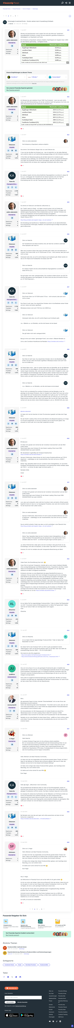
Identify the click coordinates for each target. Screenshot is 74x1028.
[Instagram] (53, 1021)
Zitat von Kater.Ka (27, 240)
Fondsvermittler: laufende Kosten (17, 947)
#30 (68, 438)
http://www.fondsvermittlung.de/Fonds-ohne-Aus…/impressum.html (39, 656)
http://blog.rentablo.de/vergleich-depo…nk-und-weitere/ (36, 220)
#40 (68, 842)
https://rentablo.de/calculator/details (31, 454)
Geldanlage (21, 948)
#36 (68, 695)
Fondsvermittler (44, 964)
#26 (68, 234)
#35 (68, 664)
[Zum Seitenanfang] (72, 1026)
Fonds (19, 964)
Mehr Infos (34, 83)
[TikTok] (57, 1021)
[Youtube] (50, 1021)
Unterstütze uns (13, 988)
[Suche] (62, 2)
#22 (68, 96)
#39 (68, 811)
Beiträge (8, 53)
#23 (68, 134)
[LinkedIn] (60, 1021)
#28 (68, 349)
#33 (68, 600)
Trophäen (8, 51)
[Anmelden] (66, 3)
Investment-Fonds (9, 964)
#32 (68, 559)
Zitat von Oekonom (27, 293)
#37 (68, 728)
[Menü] (69, 2)
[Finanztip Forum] (11, 3)
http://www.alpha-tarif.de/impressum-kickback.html (35, 655)
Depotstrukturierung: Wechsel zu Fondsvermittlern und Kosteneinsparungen (29, 952)
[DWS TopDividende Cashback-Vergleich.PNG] (45, 115)
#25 (68, 202)
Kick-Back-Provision (31, 964)
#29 (68, 408)
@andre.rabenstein (26, 411)
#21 (68, 30)
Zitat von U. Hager (27, 848)
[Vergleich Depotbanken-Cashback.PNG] (45, 53)
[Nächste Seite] (18, 16)
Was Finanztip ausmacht (13, 90)
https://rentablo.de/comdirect (56, 341)
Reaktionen (9, 49)
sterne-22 (10, 953)
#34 (68, 630)
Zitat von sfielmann (27, 735)
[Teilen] (70, 16)
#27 (68, 287)
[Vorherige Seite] (4, 16)
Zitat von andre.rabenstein (29, 141)
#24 (68, 171)
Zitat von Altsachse (27, 636)
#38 (68, 781)
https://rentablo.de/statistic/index (45, 590)
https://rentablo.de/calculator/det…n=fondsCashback (35, 818)
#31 (68, 482)
